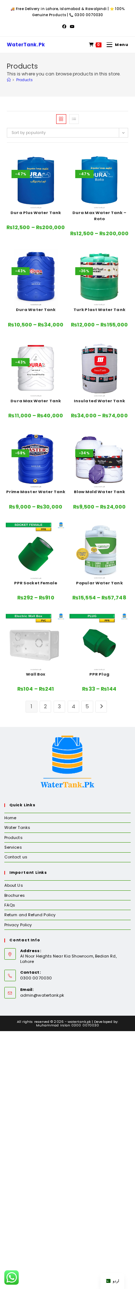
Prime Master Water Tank (36, 492)
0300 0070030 (89, 15)
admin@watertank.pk (42, 995)
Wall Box (36, 674)
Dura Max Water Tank (35, 401)
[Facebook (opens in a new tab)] (64, 26)
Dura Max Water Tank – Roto (99, 216)
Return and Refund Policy (29, 915)
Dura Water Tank (35, 309)
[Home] (8, 80)
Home (10, 818)
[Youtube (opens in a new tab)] (71, 26)
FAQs (9, 905)
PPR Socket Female (35, 583)
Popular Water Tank (99, 583)
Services (13, 847)
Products (24, 80)
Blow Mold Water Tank (99, 492)
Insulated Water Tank (99, 401)
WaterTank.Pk (26, 44)
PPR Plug (99, 674)
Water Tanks (17, 827)
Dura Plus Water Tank (35, 212)
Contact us (15, 857)
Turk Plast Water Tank (99, 309)
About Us (13, 885)
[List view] (74, 119)
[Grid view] (61, 119)
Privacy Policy (18, 925)
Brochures (14, 895)
